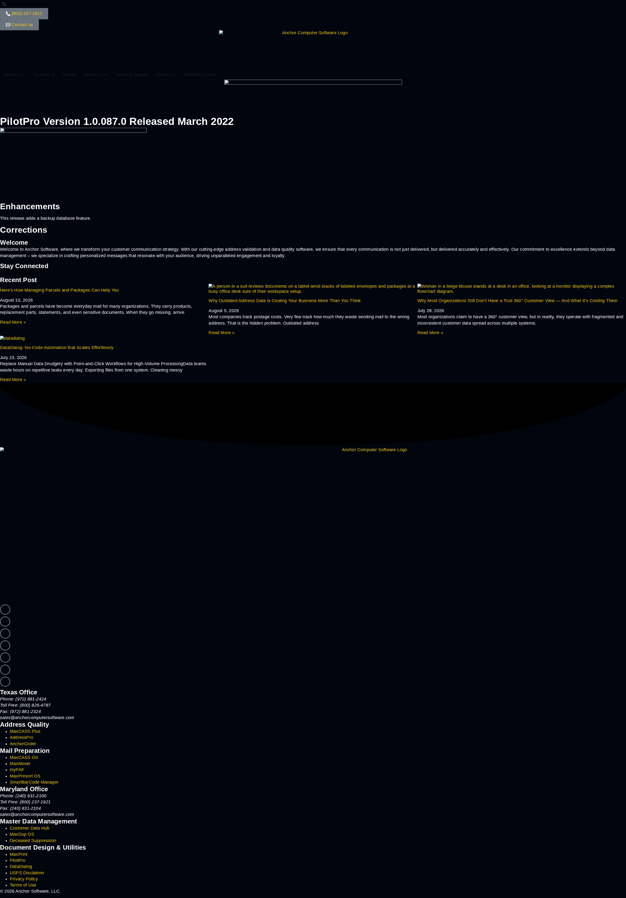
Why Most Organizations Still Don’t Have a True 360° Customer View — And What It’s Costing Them (517, 300)
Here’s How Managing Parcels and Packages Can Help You (59, 290)
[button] (4, 4)
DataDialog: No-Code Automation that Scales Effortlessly (56, 347)
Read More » (13, 322)
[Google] (36, 272)
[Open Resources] (106, 75)
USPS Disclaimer (27, 872)
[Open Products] (53, 75)
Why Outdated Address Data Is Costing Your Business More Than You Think (285, 300)
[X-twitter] (8, 272)
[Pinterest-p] (19, 272)
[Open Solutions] (24, 75)
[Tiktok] (25, 272)
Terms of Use (23, 885)
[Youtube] (30, 272)
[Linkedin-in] (2, 272)
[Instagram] (13, 272)
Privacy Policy (24, 878)
